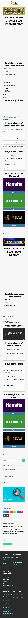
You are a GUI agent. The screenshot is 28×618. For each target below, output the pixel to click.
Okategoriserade (9, 469)
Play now (14, 192)
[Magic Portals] (14, 242)
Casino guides (16, 560)
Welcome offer (7, 543)
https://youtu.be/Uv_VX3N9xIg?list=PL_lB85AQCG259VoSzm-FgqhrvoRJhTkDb (11, 117)
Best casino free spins (18, 594)
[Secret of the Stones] (14, 11)
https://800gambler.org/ (8, 585)
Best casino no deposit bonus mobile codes (8, 613)
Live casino (15, 557)
